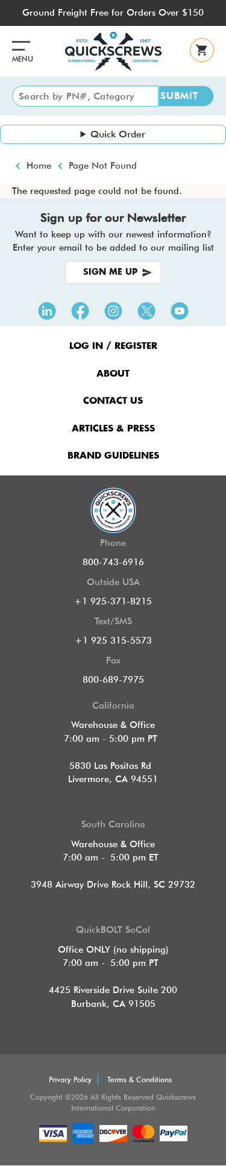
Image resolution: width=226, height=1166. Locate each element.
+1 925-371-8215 (113, 601)
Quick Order (117, 134)
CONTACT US (113, 401)
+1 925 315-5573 (113, 640)
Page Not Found (103, 165)
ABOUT (113, 373)
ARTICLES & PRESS (113, 428)
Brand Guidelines (113, 455)
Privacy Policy (70, 1079)
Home (39, 165)
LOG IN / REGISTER (113, 346)
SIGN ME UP (110, 272)
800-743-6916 (113, 562)
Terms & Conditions (139, 1079)
